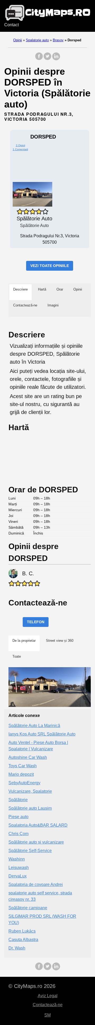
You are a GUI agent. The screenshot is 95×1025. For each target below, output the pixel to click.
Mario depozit (21, 774)
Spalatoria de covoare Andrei (35, 884)
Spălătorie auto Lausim (30, 808)
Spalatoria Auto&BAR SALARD (38, 825)
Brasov (58, 40)
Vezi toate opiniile (49, 266)
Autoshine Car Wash (27, 757)
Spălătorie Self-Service (30, 850)
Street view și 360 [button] (59, 641)
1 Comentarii (20, 149)
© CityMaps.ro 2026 (31, 986)
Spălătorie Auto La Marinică (34, 725)
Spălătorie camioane (27, 908)
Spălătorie (18, 799)
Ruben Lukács (22, 931)
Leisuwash (18, 867)
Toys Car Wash (22, 766)
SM (47, 1015)
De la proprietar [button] (24, 641)
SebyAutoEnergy (24, 783)
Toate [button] (16, 656)
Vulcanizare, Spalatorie (30, 791)
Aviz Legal (48, 995)
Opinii (17, 40)
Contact (11, 25)
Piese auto (18, 816)
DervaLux (17, 876)
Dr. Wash (16, 948)
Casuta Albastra (23, 939)
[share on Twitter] (47, 59)
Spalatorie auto (37, 40)
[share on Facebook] (39, 59)
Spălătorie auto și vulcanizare (36, 842)
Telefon (35, 622)
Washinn (16, 859)
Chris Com (18, 833)
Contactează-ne (48, 1004)
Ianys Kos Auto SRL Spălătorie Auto (41, 734)
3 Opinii (20, 145)
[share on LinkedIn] (56, 59)
